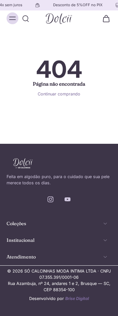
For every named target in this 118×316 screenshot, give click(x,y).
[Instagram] (50, 199)
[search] (25, 18)
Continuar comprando (59, 93)
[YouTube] (67, 199)
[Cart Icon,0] (104, 18)
